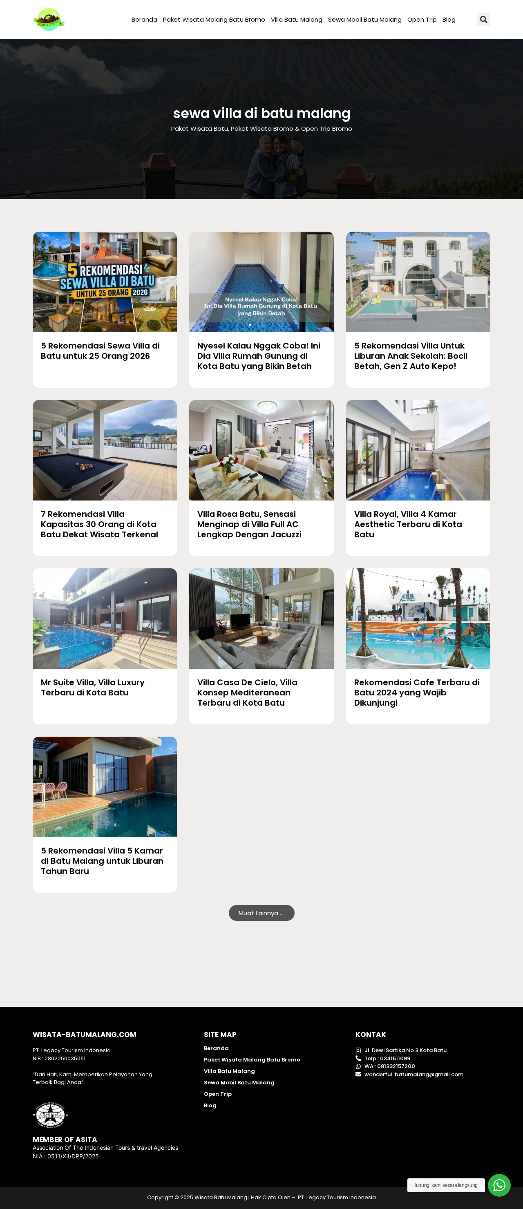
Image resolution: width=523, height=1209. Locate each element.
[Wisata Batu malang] (49, 19)
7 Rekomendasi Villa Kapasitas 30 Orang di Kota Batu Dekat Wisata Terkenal (99, 524)
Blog (449, 19)
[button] (483, 19)
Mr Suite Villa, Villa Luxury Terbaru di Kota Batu (93, 687)
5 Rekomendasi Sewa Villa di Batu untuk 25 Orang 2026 (100, 351)
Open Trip (422, 19)
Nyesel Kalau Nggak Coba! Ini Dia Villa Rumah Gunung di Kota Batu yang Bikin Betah (258, 356)
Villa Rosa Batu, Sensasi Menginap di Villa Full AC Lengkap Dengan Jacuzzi (249, 524)
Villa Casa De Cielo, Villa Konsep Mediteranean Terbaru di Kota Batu (247, 692)
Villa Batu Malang (296, 19)
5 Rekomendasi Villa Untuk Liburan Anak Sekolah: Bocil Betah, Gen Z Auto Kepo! (410, 356)
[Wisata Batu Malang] (105, 282)
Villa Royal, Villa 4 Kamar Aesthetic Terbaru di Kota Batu (408, 524)
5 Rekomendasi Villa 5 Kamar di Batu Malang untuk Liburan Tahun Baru (102, 861)
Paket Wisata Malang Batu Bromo (214, 19)
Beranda (144, 19)
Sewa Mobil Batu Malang (365, 19)
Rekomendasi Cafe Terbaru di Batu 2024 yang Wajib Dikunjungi (417, 692)
